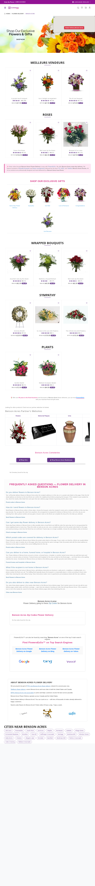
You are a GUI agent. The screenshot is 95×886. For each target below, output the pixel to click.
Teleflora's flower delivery (18, 689)
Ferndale (40, 738)
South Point (30, 730)
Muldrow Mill (71, 734)
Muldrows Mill (61, 738)
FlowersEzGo (52, 166)
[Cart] (86, 7)
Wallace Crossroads (24, 742)
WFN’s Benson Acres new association (22, 692)
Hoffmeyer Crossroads (47, 734)
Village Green (79, 730)
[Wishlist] (82, 7)
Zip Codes (53, 603)
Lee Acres (41, 730)
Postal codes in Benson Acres (15, 502)
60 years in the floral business (28, 397)
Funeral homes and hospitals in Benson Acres (20, 562)
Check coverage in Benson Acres (16, 532)
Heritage (60, 734)
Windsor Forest (84, 734)
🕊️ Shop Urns (23, 460)
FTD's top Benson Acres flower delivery (39, 686)
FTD (59, 168)
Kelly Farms (9, 738)
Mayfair (49, 730)
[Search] (78, 7)
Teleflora (69, 168)
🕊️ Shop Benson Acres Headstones (61, 460)
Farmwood (59, 730)
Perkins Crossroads (75, 738)
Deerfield (50, 738)
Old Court (8, 730)
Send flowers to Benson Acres (15, 517)
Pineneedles (19, 730)
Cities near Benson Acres (14, 592)
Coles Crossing (10, 742)
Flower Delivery (18, 13)
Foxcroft (34, 734)
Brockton (25, 734)
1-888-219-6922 (20, 2)
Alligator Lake (30, 738)
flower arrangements (39, 168)
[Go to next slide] (84, 319)
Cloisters (19, 738)
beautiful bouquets (24, 168)
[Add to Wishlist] (30, 70)
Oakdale (68, 730)
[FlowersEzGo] (13, 7)
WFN (62, 168)
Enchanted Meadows (11, 734)
